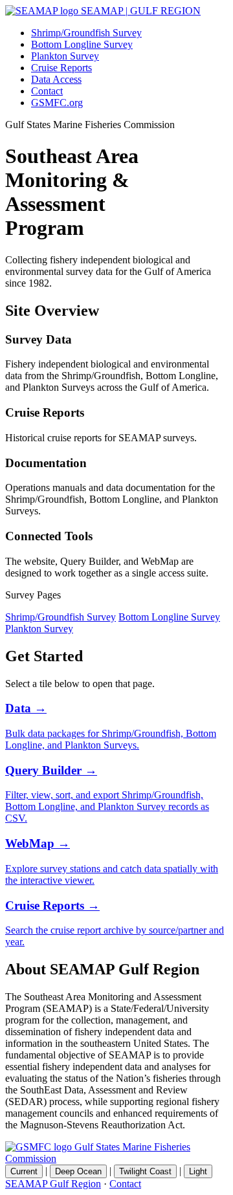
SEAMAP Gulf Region (53, 1183)
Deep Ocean (78, 1171)
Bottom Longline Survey (82, 44)
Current (24, 1171)
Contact (47, 90)
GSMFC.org (57, 102)
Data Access (56, 79)
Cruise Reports (61, 67)
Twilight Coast (145, 1171)
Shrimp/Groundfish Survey (86, 32)
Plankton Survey (65, 55)
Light (198, 1171)
